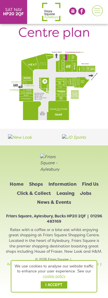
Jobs (85, 193)
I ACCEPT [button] (53, 285)
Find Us (90, 184)
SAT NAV (13, 12)
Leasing (65, 193)
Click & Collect (34, 193)
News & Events (54, 202)
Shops (36, 184)
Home (17, 184)
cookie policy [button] (54, 276)
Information (62, 184)
